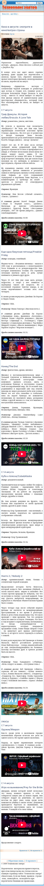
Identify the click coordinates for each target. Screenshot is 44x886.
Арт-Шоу (14, 14)
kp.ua (12, 34)
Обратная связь (16, 860)
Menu (4, 4)
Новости (5, 14)
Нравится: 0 (24, 850)
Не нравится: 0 (36, 850)
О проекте (31, 860)
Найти (40, 3)
